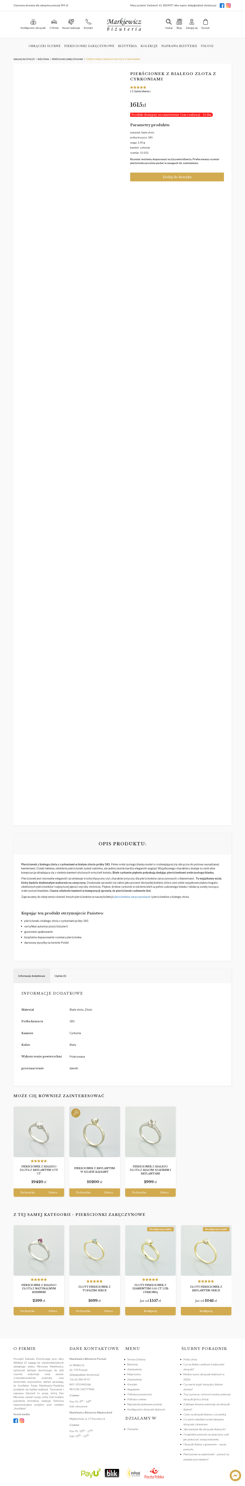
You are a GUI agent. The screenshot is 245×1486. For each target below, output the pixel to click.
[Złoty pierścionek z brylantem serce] (206, 1250)
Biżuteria (127, 46)
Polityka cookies (137, 1399)
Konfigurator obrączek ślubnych (146, 1409)
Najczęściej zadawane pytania (144, 1404)
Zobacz (52, 1192)
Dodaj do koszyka (177, 177)
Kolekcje (149, 46)
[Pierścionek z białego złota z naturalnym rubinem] (39, 1250)
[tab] (32, 976)
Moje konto (134, 1374)
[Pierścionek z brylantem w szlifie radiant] (94, 1131)
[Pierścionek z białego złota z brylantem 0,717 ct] (39, 1131)
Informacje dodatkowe (31, 975)
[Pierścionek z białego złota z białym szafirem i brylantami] (150, 1131)
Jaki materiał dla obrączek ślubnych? (204, 1429)
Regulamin (133, 1389)
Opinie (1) (60, 975)
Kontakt (132, 1384)
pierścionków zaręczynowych (132, 896)
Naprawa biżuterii (179, 46)
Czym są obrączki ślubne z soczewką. (204, 1414)
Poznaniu (132, 1429)
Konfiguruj (150, 1311)
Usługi (207, 46)
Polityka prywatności (139, 1394)
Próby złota (190, 1359)
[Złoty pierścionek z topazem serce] (94, 1250)
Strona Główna (136, 1359)
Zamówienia (134, 1369)
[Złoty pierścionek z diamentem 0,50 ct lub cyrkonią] (150, 1250)
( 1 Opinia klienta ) (140, 91)
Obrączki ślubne (45, 46)
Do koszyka (27, 1192)
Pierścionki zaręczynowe (89, 46)
